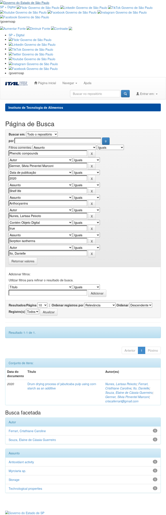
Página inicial (46, 83)
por (11, 141)
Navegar (68, 83)
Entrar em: (147, 93)
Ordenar (122, 305)
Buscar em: (17, 134)
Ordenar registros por (67, 305)
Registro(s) (17, 311)
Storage (14, 479)
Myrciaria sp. (17, 471)
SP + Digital (8, 7)
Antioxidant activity (21, 462)
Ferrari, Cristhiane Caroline (126, 386)
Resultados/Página (23, 305)
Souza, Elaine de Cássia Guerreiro (129, 392)
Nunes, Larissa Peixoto (121, 384)
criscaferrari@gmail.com (122, 401)
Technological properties (25, 488)
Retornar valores (22, 261)
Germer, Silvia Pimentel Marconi (127, 397)
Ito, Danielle (141, 388)
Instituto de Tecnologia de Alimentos (35, 107)
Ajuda (87, 83)
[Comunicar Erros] (70, 28)
